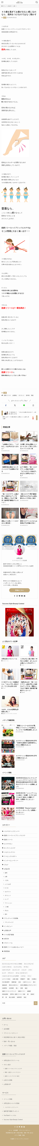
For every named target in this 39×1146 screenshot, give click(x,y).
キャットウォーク (28, 964)
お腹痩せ (14, 395)
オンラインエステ (9, 848)
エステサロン (8, 844)
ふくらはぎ (8, 884)
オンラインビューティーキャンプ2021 (12, 964)
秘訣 (26, 988)
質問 (6, 873)
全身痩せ (34, 979)
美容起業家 (5, 994)
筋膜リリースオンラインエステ (13, 1068)
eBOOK (6, 939)
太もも (6, 910)
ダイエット (21, 395)
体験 (28, 979)
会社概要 (6, 1029)
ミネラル (23, 976)
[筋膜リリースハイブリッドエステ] (19, 2)
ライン (29, 976)
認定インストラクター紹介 (12, 1076)
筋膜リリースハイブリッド (9, 991)
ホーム (6, 1025)
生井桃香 (11, 988)
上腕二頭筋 (15, 979)
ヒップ (6, 899)
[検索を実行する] (35, 1003)
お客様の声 (7, 930)
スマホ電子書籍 (9, 934)
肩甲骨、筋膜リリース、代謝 (17, 994)
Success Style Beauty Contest (13, 1119)
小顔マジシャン (27, 982)
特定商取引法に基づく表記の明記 (14, 1037)
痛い (17, 988)
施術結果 (4, 985)
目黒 (21, 988)
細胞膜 (29, 991)
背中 (6, 914)
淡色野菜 (4, 988)
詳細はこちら (19, 590)
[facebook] (15, 596)
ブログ (6, 864)
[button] (6, 405)
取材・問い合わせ (9, 1041)
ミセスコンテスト (9, 852)
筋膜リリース (7, 395)
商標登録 (7, 951)
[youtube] (22, 596)
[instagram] (17, 596)
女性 (19, 982)
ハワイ (30, 970)
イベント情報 (8, 1099)
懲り (34, 982)
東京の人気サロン (13, 985)
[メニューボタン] (2, 2)
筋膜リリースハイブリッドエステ (14, 835)
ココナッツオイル (6, 967)
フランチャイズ (9, 922)
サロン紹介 (7, 1064)
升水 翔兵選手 (5, 982)
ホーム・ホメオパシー (21, 973)
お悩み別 (7, 869)
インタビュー (8, 926)
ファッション (8, 903)
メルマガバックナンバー (12, 831)
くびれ (6, 880)
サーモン (26, 967)
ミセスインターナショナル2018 (10, 976)
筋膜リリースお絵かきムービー (14, 947)
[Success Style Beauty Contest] (19, 622)
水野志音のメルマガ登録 (11, 1103)
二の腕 (6, 906)
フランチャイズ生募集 (11, 918)
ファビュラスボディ (10, 856)
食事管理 (19, 997)
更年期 (27, 395)
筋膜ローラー (21, 991)
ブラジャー (11, 973)
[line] (19, 596)
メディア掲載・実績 (10, 1045)
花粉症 (32, 994)
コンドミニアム (18, 967)
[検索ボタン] (36, 2)
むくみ (6, 888)
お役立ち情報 (8, 1080)
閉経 (32, 395)
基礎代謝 (14, 982)
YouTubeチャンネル (10, 1115)
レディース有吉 (6, 979)
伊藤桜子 (22, 979)
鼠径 (25, 997)
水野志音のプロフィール (11, 1060)
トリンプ (24, 970)
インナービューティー (11, 860)
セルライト (8, 891)
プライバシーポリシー (11, 1033)
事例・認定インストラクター (13, 1072)
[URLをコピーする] (33, 405)
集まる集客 (12, 997)
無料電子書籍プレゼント (11, 1111)
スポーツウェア (6, 970)
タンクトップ (15, 970)
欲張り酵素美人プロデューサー (28, 985)
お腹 (5, 17)
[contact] (24, 596)
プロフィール (8, 943)
